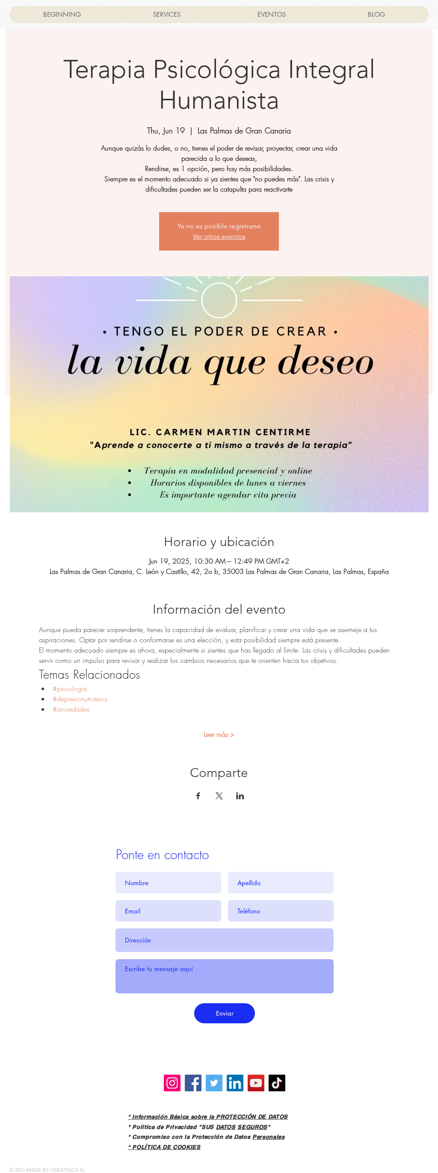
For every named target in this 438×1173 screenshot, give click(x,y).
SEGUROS (252, 1126)
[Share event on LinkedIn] (240, 795)
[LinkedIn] (235, 1083)
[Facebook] (193, 1083)
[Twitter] (214, 1083)
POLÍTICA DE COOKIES (166, 1146)
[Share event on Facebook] (198, 795)
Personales (268, 1136)
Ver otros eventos (219, 236)
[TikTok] (277, 1083)
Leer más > (219, 734)
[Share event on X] (219, 795)
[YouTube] (256, 1083)
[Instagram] (172, 1083)
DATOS (226, 1126)
